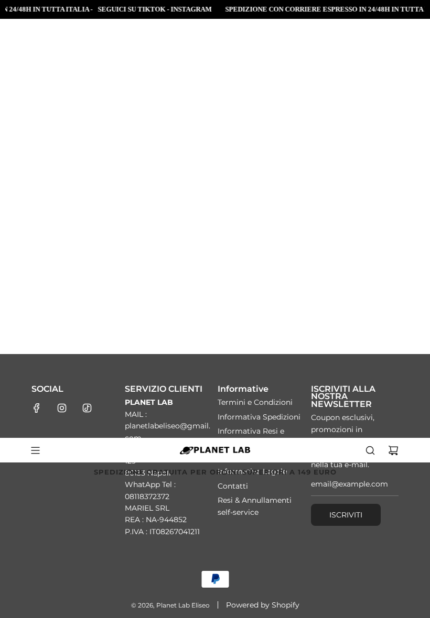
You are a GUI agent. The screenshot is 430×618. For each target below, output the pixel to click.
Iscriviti (345, 515)
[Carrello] (393, 450)
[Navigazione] (35, 450)
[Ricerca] (370, 450)
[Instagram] (61, 408)
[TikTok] (87, 408)
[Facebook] (36, 408)
